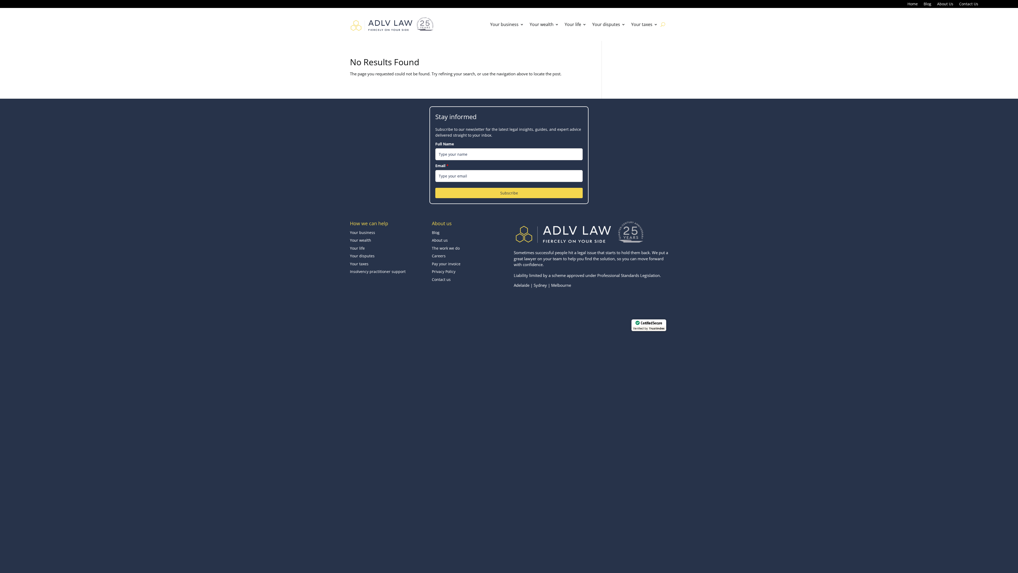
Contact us (441, 279)
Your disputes (606, 24)
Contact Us (968, 4)
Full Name (444, 143)
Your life (573, 24)
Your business (504, 24)
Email (442, 165)
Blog (927, 4)
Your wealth (542, 24)
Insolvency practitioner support (378, 271)
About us (440, 240)
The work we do (446, 248)
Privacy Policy (443, 271)
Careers (439, 255)
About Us (945, 4)
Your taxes (641, 24)
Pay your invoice (446, 263)
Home (912, 4)
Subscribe (509, 193)
